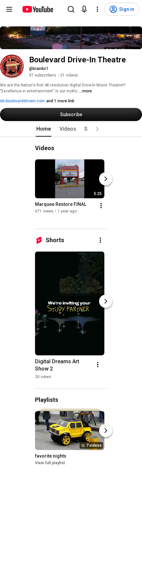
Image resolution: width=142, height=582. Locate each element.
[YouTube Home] (37, 9)
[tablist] (71, 129)
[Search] (71, 9)
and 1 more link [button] (60, 101)
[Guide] (9, 9)
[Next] (105, 178)
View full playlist (50, 463)
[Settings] (97, 9)
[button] (97, 129)
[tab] (44, 129)
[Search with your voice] (84, 9)
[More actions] (101, 205)
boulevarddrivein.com (25, 101)
